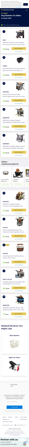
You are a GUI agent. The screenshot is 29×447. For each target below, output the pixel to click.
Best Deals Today (8, 421)
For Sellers (23, 419)
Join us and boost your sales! (9, 444)
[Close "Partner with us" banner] (27, 438)
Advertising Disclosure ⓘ (7, 425)
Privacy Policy (18, 6)
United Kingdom (20, 425)
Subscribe (14, 407)
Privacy (10, 417)
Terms (16, 417)
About (4, 417)
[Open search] (26, 10)
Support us (6, 419)
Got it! (25, 4)
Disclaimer (23, 417)
